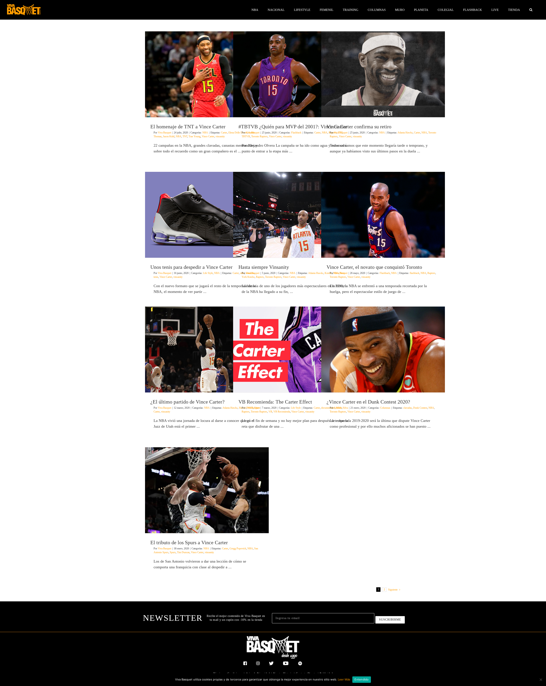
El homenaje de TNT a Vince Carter (187, 126)
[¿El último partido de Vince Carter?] (207, 349)
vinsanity (220, 136)
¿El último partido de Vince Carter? (187, 402)
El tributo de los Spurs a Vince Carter (189, 542)
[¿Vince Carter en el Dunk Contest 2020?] (383, 349)
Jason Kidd (168, 136)
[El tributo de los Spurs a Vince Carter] (207, 490)
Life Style (208, 273)
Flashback (296, 132)
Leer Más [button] (344, 679)
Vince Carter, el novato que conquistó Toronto (374, 267)
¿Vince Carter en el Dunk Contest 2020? (368, 402)
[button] (530, 10)
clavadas (407, 407)
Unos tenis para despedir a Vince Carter (191, 267)
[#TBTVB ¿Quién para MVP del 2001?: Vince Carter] (295, 74)
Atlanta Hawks (405, 132)
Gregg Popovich (237, 548)
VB (270, 411)
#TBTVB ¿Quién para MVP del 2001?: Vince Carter (292, 126)
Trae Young (194, 136)
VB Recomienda (281, 411)
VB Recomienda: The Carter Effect (275, 402)
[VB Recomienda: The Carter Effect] (295, 349)
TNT (185, 136)
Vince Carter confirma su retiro (359, 126)
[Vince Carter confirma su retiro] (383, 74)
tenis (156, 276)
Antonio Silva (341, 407)
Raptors (260, 276)
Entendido (361, 679)
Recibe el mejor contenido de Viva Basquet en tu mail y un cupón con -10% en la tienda (236, 617)
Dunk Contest (420, 407)
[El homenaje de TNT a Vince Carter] (207, 74)
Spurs (173, 552)
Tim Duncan (183, 552)
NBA (205, 132)
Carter (224, 132)
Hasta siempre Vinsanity (263, 267)
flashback (414, 273)
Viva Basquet (164, 132)
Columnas (385, 407)
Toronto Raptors (259, 136)
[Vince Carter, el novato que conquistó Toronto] (383, 215)
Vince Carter (208, 136)
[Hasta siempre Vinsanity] (295, 215)
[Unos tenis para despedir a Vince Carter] (207, 215)
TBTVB (246, 136)
